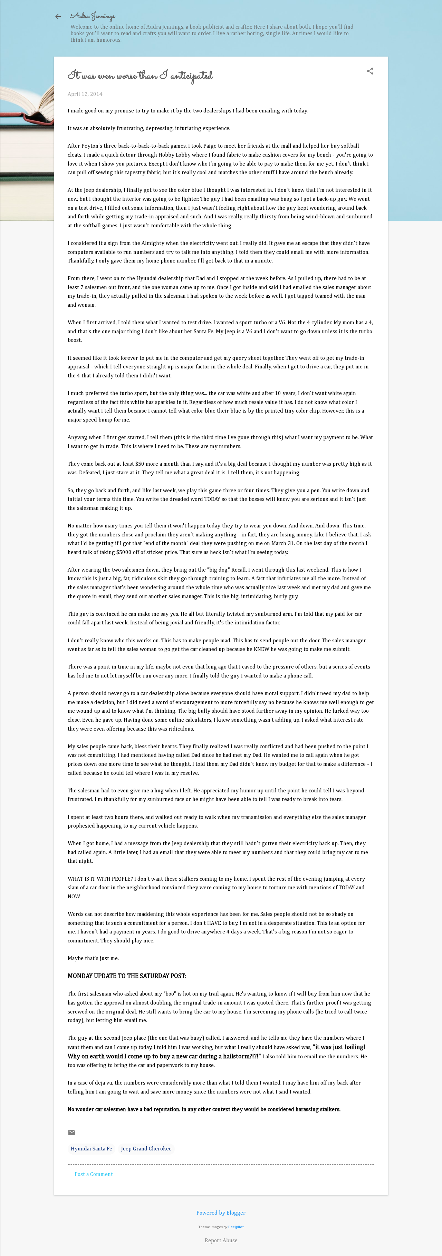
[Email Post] (72, 1135)
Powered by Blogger (221, 1213)
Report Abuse (221, 1241)
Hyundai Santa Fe (91, 1149)
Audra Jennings (92, 16)
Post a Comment (94, 1174)
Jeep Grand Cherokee (146, 1149)
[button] (370, 72)
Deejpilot (236, 1227)
